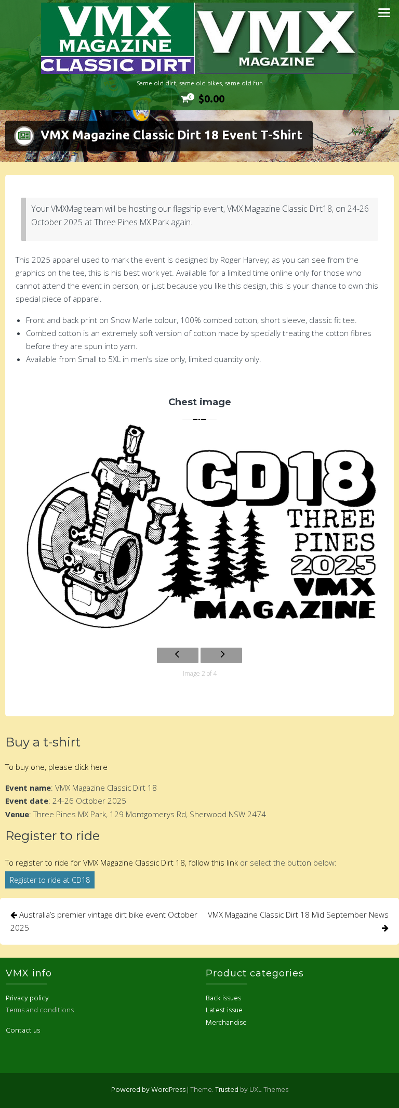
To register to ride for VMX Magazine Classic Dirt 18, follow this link (121, 862)
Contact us (23, 1031)
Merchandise (226, 1023)
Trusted (226, 1090)
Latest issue (224, 1010)
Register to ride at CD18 (50, 880)
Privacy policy (27, 998)
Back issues (223, 998)
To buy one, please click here (56, 767)
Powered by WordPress (148, 1090)
